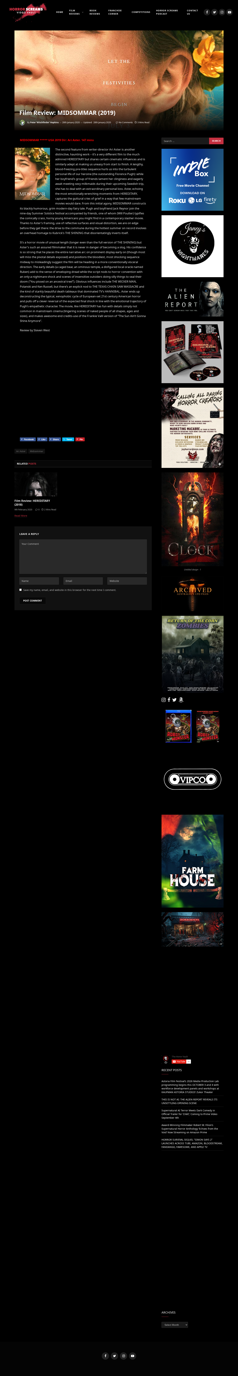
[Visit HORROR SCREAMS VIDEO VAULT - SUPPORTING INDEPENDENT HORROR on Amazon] (181, 700)
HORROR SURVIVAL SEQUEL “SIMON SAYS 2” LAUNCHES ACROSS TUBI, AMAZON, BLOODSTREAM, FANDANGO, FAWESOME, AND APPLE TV (192, 1143)
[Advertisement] (193, 975)
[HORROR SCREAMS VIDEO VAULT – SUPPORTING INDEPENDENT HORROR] (26, 12)
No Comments (126, 122)
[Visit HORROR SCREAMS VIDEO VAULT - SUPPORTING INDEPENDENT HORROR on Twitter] (174, 700)
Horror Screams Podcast (167, 12)
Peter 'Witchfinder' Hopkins (44, 122)
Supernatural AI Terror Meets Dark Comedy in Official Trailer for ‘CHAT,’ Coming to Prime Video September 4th (189, 1114)
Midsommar (36, 451)
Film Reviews (74, 12)
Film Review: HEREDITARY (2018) (32, 503)
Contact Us (192, 12)
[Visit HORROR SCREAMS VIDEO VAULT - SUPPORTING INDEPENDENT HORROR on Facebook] (169, 700)
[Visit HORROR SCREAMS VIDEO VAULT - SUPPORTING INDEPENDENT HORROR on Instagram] (164, 700)
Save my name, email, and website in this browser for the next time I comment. (69, 590)
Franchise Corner (115, 12)
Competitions (141, 12)
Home (59, 12)
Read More (20, 515)
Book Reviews (95, 12)
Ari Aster (21, 451)
